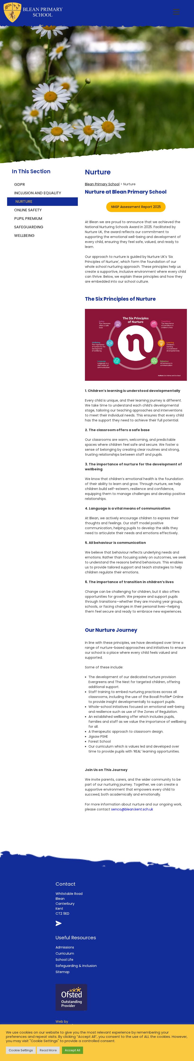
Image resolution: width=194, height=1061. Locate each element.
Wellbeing (24, 235)
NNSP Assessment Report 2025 (136, 206)
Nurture (23, 201)
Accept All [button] (72, 1050)
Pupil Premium (28, 218)
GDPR (19, 184)
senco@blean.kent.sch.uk (132, 809)
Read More (48, 1050)
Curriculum (65, 953)
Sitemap (63, 972)
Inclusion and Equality (37, 193)
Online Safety (28, 210)
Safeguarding (28, 227)
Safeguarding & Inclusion (76, 965)
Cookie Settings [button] (21, 1050)
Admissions (65, 947)
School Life (64, 959)
